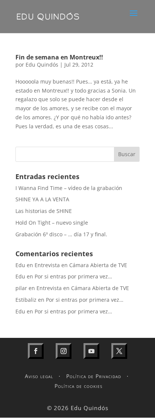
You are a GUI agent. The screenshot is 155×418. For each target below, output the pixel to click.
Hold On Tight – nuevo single (51, 222)
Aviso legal (39, 376)
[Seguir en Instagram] (63, 351)
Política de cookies (78, 385)
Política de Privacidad (93, 376)
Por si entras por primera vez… (73, 276)
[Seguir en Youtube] (91, 351)
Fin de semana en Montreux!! (59, 57)
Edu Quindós (42, 64)
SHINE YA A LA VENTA (42, 199)
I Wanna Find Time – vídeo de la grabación (68, 188)
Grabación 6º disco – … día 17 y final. (61, 234)
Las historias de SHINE (43, 210)
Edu (20, 265)
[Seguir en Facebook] (36, 351)
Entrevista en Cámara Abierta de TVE (81, 265)
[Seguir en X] (119, 351)
